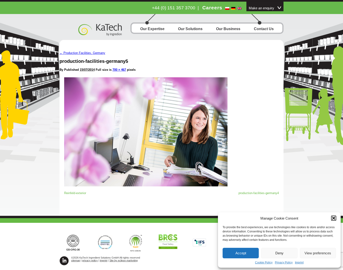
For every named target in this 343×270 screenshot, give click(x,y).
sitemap (75, 260)
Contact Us (264, 29)
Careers (212, 7)
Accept (240, 253)
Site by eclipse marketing (123, 260)
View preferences (317, 253)
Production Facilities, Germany (82, 53)
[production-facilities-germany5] (146, 185)
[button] (333, 218)
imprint (103, 260)
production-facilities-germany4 (258, 193)
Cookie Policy (264, 262)
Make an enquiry (261, 8)
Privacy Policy (284, 262)
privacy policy (90, 260)
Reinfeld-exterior (75, 193)
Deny (279, 253)
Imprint (299, 262)
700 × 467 (119, 69)
